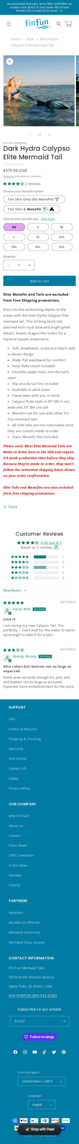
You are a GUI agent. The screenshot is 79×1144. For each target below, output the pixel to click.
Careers (15, 835)
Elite (30, 39)
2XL (62, 237)
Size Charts (18, 758)
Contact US (17, 768)
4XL (38, 247)
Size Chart (48, 219)
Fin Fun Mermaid (45, 1135)
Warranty (16, 749)
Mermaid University (24, 932)
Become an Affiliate (24, 922)
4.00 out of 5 (51, 542)
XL (38, 237)
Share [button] (13, 507)
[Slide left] (30, 134)
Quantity (9, 256)
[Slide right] (49, 134)
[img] (13, 602)
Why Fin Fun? (19, 816)
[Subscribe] (64, 1021)
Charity (14, 885)
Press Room (18, 845)
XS (14, 227)
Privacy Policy (19, 788)
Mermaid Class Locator (27, 942)
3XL (14, 247)
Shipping (8, 176)
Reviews (15, 875)
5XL (62, 247)
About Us (16, 826)
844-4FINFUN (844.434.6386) (33, 995)
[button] (9, 24)
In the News (18, 865)
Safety (14, 778)
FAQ (12, 719)
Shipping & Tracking (25, 739)
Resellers (16, 913)
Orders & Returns (23, 729)
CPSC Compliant (21, 855)
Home (16, 39)
